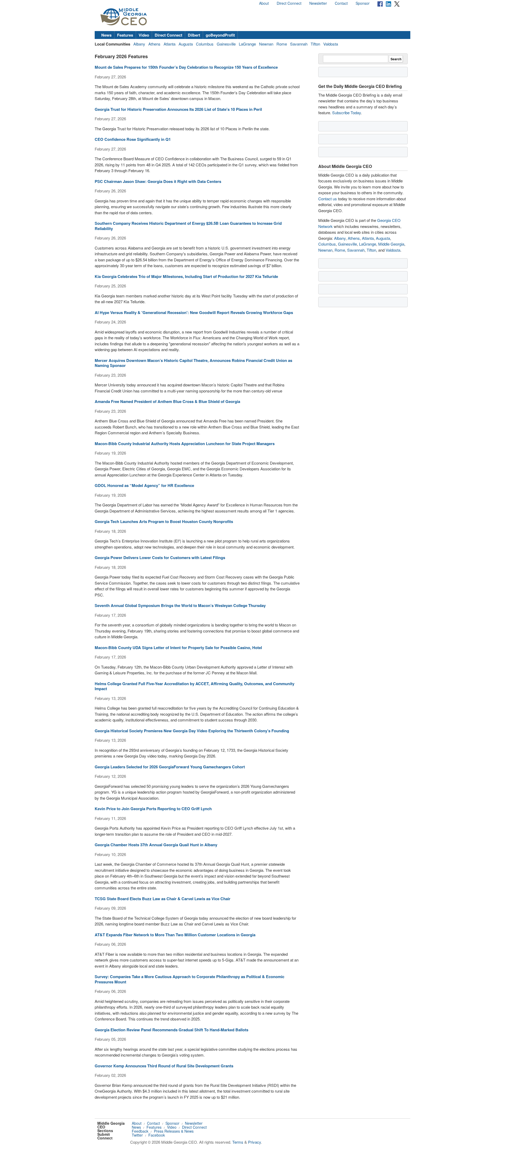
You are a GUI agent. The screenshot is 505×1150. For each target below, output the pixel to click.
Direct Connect (289, 3)
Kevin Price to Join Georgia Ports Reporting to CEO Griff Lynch (153, 809)
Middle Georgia (391, 244)
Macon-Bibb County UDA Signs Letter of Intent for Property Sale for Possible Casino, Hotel (178, 647)
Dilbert (194, 35)
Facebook (156, 1135)
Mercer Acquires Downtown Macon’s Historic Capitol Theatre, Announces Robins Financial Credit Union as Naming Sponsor (193, 363)
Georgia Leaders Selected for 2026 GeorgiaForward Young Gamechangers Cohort (170, 767)
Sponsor (363, 3)
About (264, 3)
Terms (237, 1142)
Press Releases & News (174, 1131)
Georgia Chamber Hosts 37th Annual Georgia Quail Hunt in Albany (156, 845)
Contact (341, 3)
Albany (139, 44)
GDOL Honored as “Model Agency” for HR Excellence (144, 485)
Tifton (315, 44)
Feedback (140, 1131)
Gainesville (226, 44)
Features (125, 35)
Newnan (266, 44)
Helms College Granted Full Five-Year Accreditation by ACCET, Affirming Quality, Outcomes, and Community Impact (194, 686)
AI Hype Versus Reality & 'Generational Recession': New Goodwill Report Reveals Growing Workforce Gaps (194, 312)
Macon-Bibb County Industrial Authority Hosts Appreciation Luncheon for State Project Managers (185, 443)
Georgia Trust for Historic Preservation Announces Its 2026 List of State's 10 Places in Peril (178, 109)
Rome (281, 44)
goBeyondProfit (220, 35)
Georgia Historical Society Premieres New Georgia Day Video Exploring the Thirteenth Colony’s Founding (192, 731)
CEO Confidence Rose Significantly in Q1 (133, 139)
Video (144, 35)
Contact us (327, 198)
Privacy (254, 1142)
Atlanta (169, 44)
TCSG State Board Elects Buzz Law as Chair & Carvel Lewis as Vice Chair (162, 899)
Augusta (186, 44)
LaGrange (247, 44)
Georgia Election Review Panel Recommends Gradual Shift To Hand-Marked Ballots (171, 1030)
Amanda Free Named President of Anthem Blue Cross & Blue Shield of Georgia (167, 401)
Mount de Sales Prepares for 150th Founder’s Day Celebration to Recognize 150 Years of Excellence (186, 67)
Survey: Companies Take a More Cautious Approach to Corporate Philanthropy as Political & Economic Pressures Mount (189, 979)
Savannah (298, 44)
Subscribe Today (346, 112)
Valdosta (330, 44)
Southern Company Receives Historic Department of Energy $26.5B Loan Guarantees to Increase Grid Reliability (188, 225)
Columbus (205, 44)
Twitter (137, 1135)
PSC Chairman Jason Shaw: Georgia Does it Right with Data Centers (158, 181)
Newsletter (318, 3)
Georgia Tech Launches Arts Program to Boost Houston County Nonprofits (164, 521)
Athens (154, 44)
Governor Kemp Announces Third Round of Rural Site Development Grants (164, 1066)
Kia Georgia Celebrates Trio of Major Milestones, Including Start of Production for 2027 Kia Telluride (186, 276)
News (106, 35)
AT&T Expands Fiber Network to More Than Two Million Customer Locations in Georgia (175, 935)
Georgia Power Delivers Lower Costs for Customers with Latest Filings (160, 557)
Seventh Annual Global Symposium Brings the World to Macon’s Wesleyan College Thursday (180, 605)
